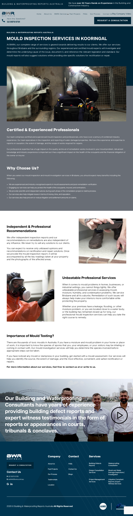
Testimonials (52, 480)
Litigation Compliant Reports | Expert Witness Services (115, 482)
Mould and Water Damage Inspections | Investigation (116, 473)
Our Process (95, 14)
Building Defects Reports (95, 464)
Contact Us (107, 14)
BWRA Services (61, 14)
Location (51, 485)
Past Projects (75, 14)
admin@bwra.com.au (15, 479)
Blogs (70, 474)
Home (39, 14)
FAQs (85, 14)
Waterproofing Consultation (113, 464)
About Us (48, 14)
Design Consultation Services (96, 471)
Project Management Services (97, 480)
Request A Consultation (112, 21)
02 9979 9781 (13, 476)
